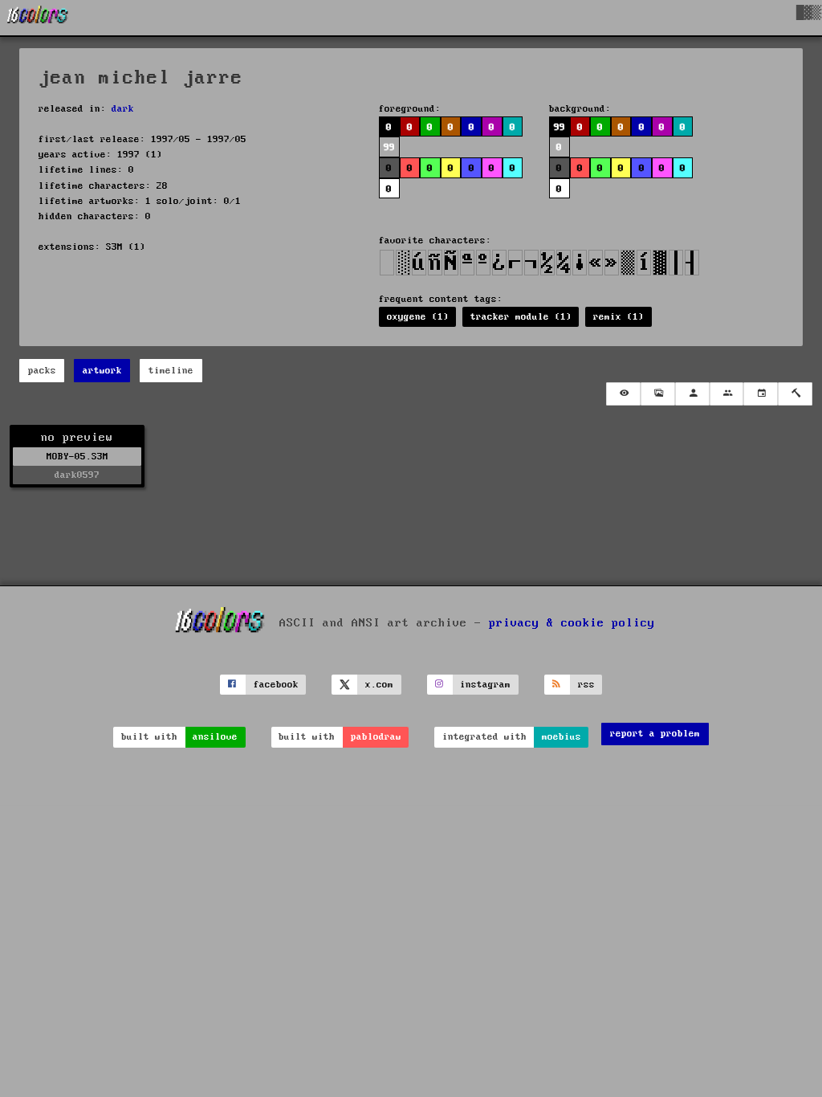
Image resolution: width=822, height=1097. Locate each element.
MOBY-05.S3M (77, 456)
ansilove (215, 737)
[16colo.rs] (37, 17)
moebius (561, 737)
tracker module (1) (521, 317)
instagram (485, 684)
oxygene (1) (418, 317)
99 (559, 127)
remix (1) (618, 317)
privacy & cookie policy (572, 623)
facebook (276, 684)
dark (123, 109)
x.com (379, 684)
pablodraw (376, 737)
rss (586, 684)
